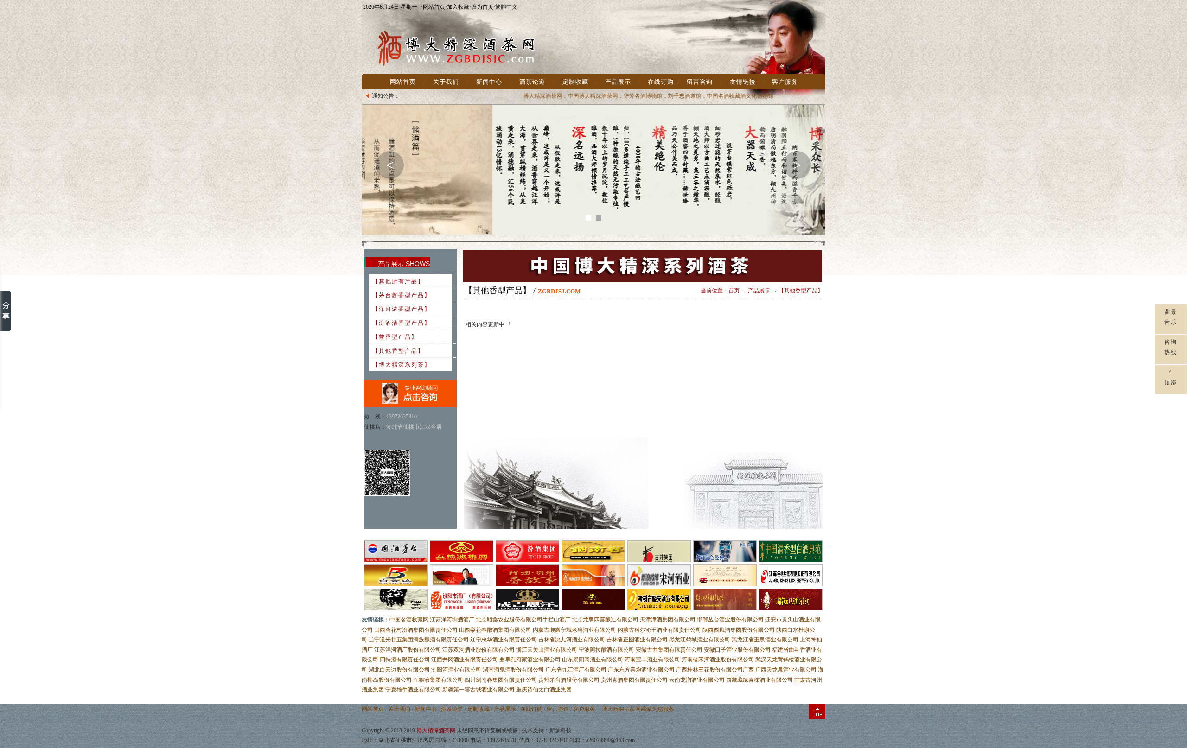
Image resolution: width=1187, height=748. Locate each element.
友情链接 (743, 81)
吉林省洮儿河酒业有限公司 (571, 639)
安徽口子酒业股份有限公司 (737, 650)
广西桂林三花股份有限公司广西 (715, 669)
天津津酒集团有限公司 (668, 619)
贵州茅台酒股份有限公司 (569, 680)
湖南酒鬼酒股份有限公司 (513, 669)
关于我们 (446, 81)
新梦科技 (560, 730)
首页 (734, 290)
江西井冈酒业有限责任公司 (464, 659)
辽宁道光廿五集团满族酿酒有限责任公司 (419, 639)
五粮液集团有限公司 (438, 680)
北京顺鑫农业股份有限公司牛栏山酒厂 (523, 619)
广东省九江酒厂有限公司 (575, 669)
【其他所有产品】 (398, 281)
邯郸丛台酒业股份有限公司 (730, 619)
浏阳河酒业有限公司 (456, 669)
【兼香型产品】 (395, 337)
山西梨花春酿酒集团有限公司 (495, 630)
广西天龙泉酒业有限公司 (786, 669)
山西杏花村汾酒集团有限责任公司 (416, 630)
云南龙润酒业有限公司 (697, 680)
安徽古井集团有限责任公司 (669, 650)
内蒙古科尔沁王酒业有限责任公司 (659, 630)
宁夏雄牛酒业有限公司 (413, 689)
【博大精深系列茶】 (401, 364)
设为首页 (482, 7)
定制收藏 (575, 81)
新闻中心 (489, 81)
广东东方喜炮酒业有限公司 (641, 669)
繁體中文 (506, 7)
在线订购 (661, 81)
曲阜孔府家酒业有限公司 (530, 659)
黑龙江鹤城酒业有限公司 (699, 639)
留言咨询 (700, 81)
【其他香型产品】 (398, 351)
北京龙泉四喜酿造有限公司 (605, 619)
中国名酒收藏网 (408, 619)
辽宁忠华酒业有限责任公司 (503, 639)
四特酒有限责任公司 (405, 659)
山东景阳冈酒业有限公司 (592, 659)
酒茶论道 (532, 81)
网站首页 (434, 7)
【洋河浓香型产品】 (401, 309)
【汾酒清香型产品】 (401, 323)
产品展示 (618, 81)
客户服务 (785, 81)
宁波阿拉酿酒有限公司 (606, 650)
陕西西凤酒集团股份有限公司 (738, 630)
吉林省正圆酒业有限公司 (637, 639)
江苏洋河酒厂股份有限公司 (407, 650)
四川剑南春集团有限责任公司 (501, 680)
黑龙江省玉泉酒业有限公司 (765, 639)
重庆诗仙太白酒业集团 (544, 689)
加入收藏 (458, 7)
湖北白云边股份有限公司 (399, 669)
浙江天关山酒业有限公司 (546, 650)
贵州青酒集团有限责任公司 (634, 680)
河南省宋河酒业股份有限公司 (718, 659)
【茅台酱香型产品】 (401, 295)
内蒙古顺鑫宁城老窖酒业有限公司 (574, 630)
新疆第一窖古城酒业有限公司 (478, 689)
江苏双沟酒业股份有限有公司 (478, 650)
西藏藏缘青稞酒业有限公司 (759, 680)
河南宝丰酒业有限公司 (652, 659)
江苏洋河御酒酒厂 (452, 619)
